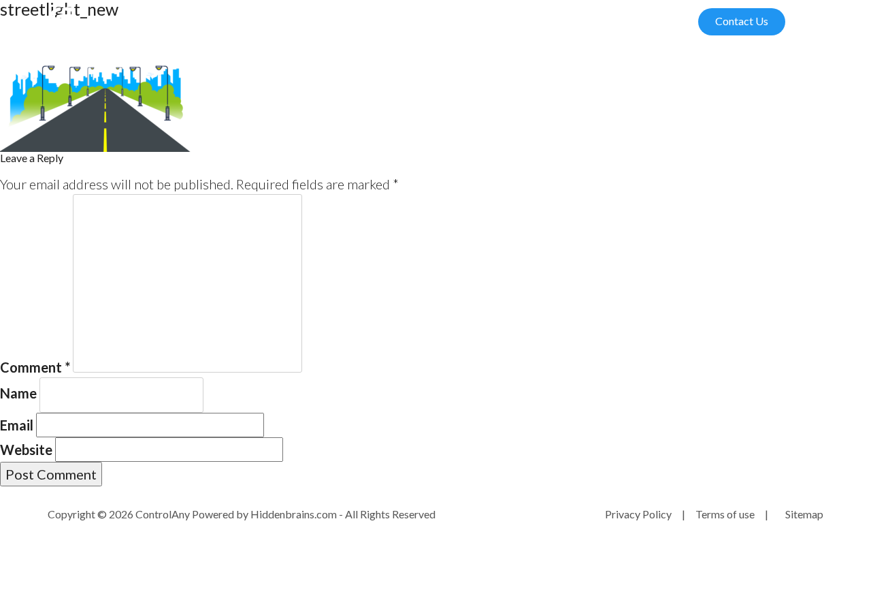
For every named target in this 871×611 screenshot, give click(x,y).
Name (18, 393)
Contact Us (741, 20)
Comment (35, 367)
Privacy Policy (638, 513)
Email (16, 425)
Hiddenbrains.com (294, 513)
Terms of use (725, 513)
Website (26, 449)
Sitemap (804, 513)
